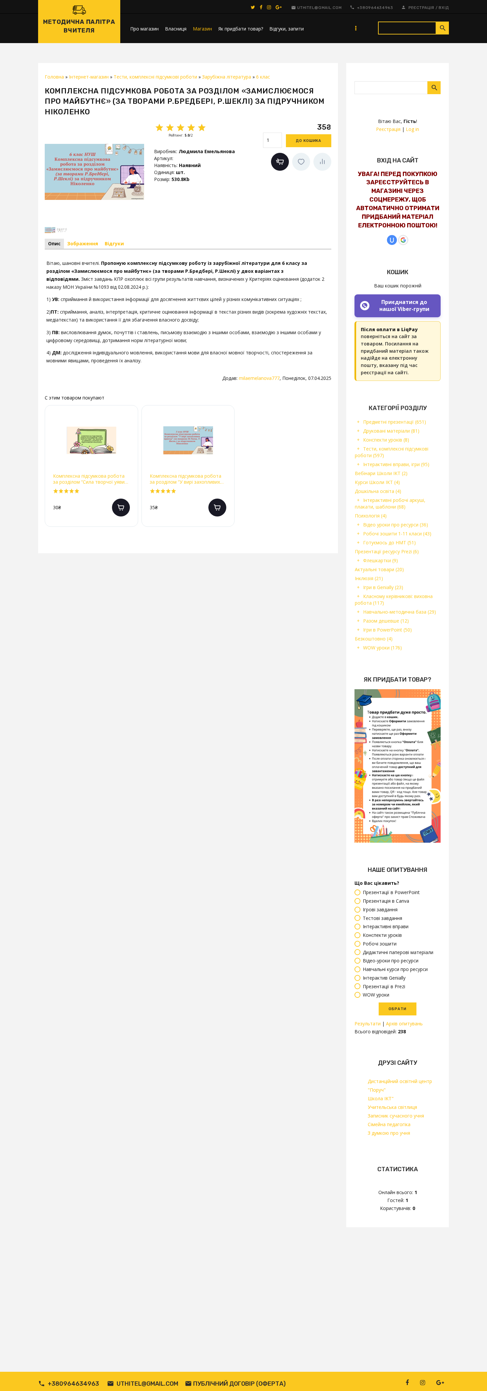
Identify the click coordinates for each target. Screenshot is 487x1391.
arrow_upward (472, 1376)
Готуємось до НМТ (389, 542)
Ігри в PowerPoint (387, 630)
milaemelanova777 (259, 378)
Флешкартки (380, 560)
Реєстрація (421, 7)
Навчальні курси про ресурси (395, 969)
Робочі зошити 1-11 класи (397, 533)
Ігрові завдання (380, 909)
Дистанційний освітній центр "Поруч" (400, 1085)
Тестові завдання (382, 918)
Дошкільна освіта (378, 491)
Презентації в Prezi (384, 986)
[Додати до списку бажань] (301, 162)
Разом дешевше (386, 621)
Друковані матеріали (391, 431)
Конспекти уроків (386, 440)
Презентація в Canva (386, 901)
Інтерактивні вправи (385, 927)
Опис (54, 243)
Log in (412, 129)
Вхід (444, 7)
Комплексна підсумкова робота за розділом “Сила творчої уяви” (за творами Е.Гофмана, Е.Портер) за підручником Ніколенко (89, 479)
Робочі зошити (380, 943)
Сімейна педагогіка (389, 1124)
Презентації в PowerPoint (391, 892)
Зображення (82, 243)
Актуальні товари (379, 569)
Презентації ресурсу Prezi (387, 551)
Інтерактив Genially (384, 978)
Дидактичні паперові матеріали (398, 952)
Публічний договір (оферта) (239, 1383)
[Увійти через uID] (392, 240)
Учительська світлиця (392, 1107)
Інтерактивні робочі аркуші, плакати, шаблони (390, 503)
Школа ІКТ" (381, 1098)
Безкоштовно (374, 638)
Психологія (371, 516)
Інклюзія (369, 578)
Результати (367, 1023)
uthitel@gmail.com (319, 7)
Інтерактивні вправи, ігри (396, 464)
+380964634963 (375, 7)
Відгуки (114, 243)
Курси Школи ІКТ (377, 482)
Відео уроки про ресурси (395, 524)
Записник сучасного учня (396, 1116)
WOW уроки (382, 647)
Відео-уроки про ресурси (390, 961)
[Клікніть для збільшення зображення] (94, 171)
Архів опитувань (404, 1023)
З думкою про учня (389, 1133)
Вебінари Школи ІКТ (381, 473)
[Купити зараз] (280, 162)
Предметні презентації (394, 422)
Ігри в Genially (383, 587)
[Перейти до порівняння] (322, 162)
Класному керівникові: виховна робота (394, 599)
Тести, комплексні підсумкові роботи (391, 452)
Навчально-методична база (399, 612)
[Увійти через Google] (403, 240)
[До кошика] (121, 507)
